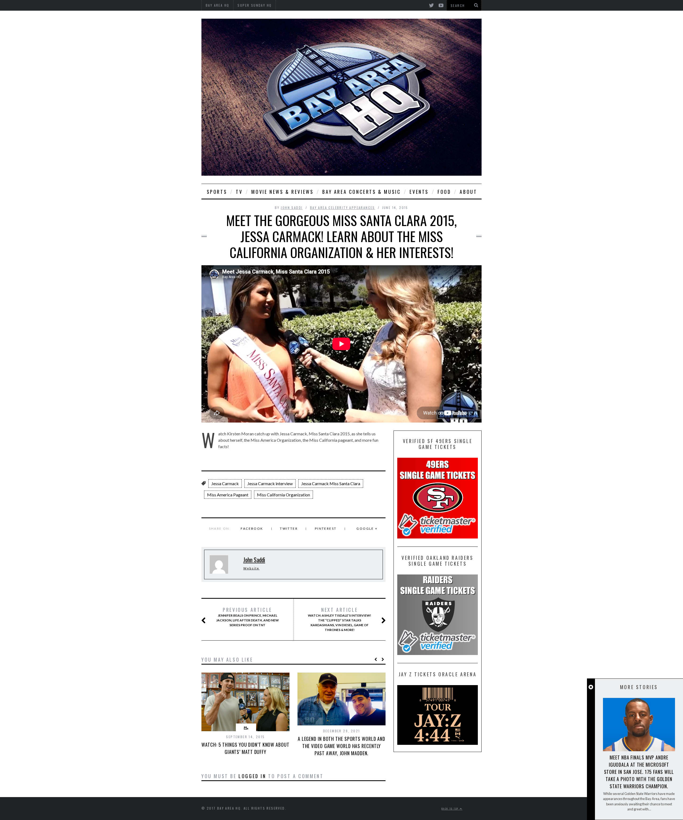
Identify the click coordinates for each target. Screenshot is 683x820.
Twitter (289, 528)
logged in (252, 776)
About (468, 191)
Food (444, 191)
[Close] (591, 687)
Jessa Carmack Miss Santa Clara (330, 483)
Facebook (252, 528)
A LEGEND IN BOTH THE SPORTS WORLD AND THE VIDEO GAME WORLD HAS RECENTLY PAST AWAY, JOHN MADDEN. (341, 746)
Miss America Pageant (227, 494)
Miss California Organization (283, 494)
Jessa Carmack (225, 483)
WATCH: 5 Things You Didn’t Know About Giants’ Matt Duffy (245, 748)
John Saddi (292, 207)
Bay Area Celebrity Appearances (342, 207)
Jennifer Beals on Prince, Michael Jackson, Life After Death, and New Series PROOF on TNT (247, 617)
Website (251, 568)
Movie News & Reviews (282, 191)
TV (239, 191)
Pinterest (326, 528)
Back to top (451, 808)
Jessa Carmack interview (270, 483)
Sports (217, 191)
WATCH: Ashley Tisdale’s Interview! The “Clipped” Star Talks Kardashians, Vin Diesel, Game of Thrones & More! (339, 619)
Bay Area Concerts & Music (361, 191)
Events (419, 191)
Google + (367, 528)
